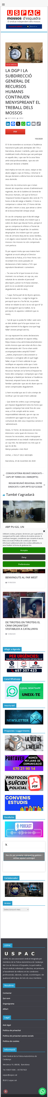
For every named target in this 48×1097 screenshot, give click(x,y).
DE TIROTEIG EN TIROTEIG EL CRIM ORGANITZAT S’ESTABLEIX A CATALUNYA (22, 626)
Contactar (7, 993)
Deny (24, 557)
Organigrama (8, 1003)
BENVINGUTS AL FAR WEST (21, 577)
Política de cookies (11, 1041)
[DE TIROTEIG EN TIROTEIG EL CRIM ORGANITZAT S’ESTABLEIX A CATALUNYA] (24, 593)
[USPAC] (20, 952)
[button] (44, 531)
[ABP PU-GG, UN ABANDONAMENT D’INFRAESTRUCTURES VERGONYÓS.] (24, 502)
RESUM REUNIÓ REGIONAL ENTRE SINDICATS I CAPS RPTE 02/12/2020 (25, 485)
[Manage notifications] (6, 1091)
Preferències (24, 564)
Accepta (24, 550)
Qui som (6, 998)
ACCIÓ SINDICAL (11, 65)
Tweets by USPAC (24, 856)
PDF (15, 131)
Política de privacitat (12, 1030)
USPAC (21, 118)
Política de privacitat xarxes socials (18, 1036)
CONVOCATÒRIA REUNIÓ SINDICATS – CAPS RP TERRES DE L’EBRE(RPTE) (24, 475)
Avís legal (7, 1025)
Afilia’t (5, 1009)
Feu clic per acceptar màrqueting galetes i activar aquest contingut (24, 856)
